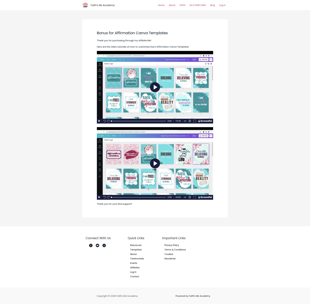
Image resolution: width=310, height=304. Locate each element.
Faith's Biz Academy (103, 5)
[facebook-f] (92, 245)
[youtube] (99, 245)
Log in (222, 5)
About (172, 5)
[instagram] (104, 245)
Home (161, 5)
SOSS (182, 5)
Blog (212, 5)
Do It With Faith (198, 5)
